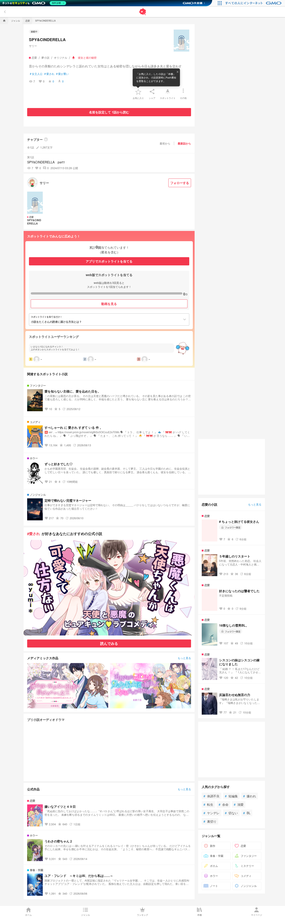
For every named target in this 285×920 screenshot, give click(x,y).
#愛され (33, 533)
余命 (223, 804)
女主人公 (36, 74)
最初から (165, 143)
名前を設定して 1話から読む (109, 112)
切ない (231, 813)
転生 (208, 804)
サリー (33, 46)
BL (246, 813)
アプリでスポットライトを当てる (109, 261)
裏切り (210, 821)
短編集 (231, 796)
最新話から (184, 143)
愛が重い (62, 74)
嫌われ (249, 796)
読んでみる (109, 643)
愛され (49, 74)
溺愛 (239, 804)
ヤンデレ (212, 813)
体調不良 (212, 796)
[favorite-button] (138, 91)
